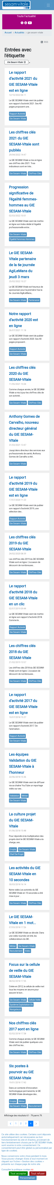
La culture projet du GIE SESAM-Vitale (22, 820)
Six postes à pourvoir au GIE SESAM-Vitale (21, 1072)
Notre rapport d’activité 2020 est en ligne (23, 320)
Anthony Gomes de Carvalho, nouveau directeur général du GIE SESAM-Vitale (24, 428)
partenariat (34, 300)
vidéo (27, 951)
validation (14, 796)
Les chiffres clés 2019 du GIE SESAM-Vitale (22, 543)
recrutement (16, 951)
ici (32, 1169)
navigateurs (15, 1009)
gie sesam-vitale (18, 118)
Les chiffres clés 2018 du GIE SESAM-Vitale (22, 652)
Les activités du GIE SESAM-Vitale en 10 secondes (24, 874)
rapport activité (17, 114)
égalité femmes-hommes (22, 239)
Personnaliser (27, 1177)
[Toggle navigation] (48, 5)
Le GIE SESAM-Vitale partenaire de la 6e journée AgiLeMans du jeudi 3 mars (22, 265)
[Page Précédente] (11, 1123)
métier (25, 796)
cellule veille (34, 1000)
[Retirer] (25, 62)
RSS (46, 42)
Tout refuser (38, 1173)
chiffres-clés (35, 173)
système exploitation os (21, 1004)
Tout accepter (18, 1173)
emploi (13, 849)
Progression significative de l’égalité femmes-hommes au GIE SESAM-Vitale (23, 199)
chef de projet (17, 854)
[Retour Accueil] (21, 5)
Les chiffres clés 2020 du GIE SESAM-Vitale (22, 373)
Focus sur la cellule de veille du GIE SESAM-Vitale (24, 970)
